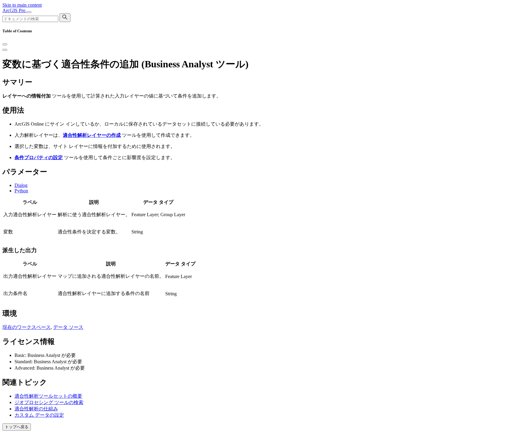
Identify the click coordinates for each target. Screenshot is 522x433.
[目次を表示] (4, 50)
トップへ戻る (16, 427)
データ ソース (68, 327)
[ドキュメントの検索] (65, 17)
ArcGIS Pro (14, 10)
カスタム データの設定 (39, 415)
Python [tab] (21, 190)
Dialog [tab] (20, 185)
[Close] (4, 44)
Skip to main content (22, 5)
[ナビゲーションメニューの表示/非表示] (29, 12)
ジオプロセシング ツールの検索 (48, 402)
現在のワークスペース (26, 327)
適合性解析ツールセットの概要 (48, 396)
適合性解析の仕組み (36, 408)
